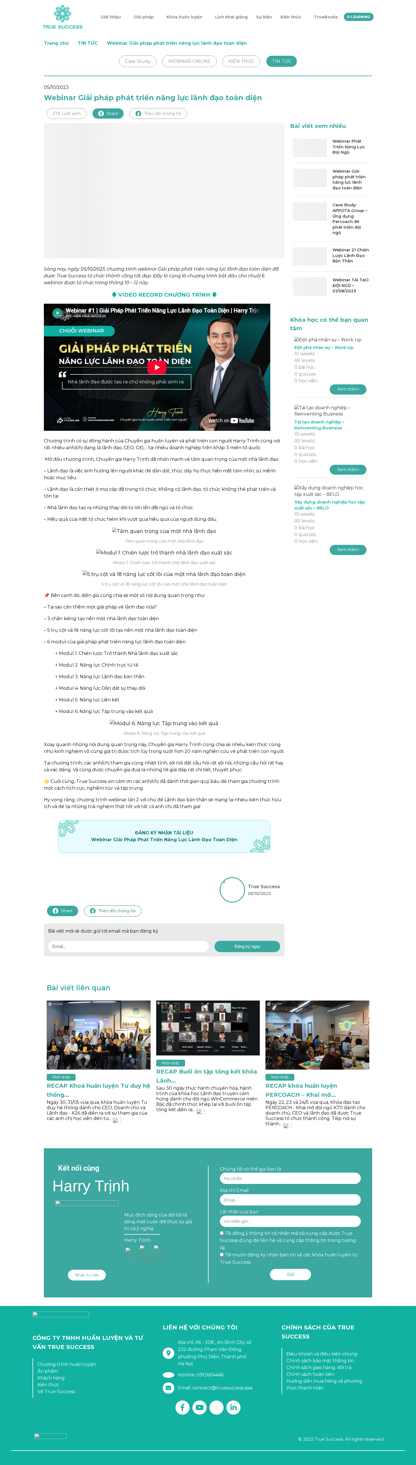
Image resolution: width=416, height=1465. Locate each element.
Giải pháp (144, 17)
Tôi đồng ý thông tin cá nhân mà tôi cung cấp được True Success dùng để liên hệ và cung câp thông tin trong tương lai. (288, 1240)
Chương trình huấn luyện (66, 1364)
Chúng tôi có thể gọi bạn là (250, 1169)
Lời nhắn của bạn (239, 1212)
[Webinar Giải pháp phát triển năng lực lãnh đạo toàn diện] (310, 178)
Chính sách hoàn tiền (310, 1374)
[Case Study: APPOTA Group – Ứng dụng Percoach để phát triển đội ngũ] (310, 211)
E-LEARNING (358, 17)
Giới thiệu (110, 17)
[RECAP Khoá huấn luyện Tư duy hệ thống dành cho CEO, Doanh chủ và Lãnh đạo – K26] (99, 1035)
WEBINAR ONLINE (189, 61)
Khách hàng (51, 1378)
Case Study (138, 61)
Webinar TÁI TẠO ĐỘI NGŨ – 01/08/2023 (350, 285)
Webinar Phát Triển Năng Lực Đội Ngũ (349, 147)
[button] (87, 1275)
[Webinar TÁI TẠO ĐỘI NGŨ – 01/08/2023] (310, 286)
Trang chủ (56, 43)
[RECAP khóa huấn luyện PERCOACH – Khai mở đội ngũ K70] (317, 1035)
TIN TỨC (88, 43)
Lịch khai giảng (231, 17)
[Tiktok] (216, 1407)
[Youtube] (199, 1407)
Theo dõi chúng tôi (162, 113)
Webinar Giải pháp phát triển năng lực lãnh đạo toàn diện (349, 179)
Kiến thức (290, 17)
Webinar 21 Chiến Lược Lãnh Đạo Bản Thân (351, 255)
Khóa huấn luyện (184, 17)
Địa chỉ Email (234, 1190)
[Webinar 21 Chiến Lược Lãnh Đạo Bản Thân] (310, 256)
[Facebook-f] (182, 1407)
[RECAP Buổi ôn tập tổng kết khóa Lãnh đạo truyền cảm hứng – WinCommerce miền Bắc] (208, 1028)
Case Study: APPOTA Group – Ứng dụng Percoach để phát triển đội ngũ (350, 218)
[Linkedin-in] (233, 1407)
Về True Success (56, 1391)
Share (112, 113)
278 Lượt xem (67, 113)
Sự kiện (264, 17)
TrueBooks (326, 17)
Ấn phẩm (47, 1371)
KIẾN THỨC (241, 61)
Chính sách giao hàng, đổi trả (318, 1367)
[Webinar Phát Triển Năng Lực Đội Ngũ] (310, 148)
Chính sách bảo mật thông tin (320, 1360)
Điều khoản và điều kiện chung (321, 1354)
